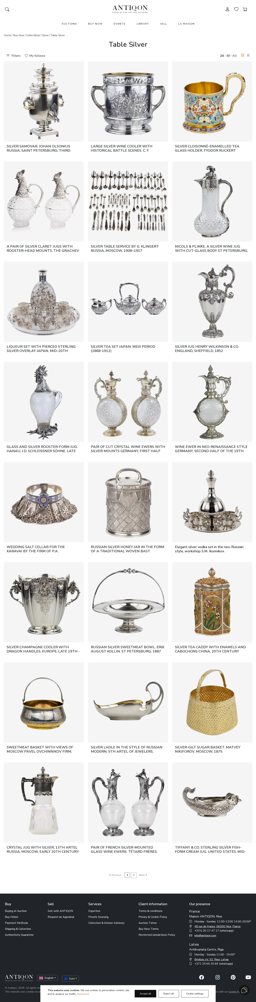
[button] (242, 55)
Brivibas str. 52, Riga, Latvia (211, 959)
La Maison (186, 23)
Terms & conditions (150, 911)
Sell (163, 23)
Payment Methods (16, 923)
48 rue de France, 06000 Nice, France (217, 926)
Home (7, 35)
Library (143, 23)
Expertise (94, 911)
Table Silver (57, 35)
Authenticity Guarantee (19, 935)
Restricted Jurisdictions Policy (157, 935)
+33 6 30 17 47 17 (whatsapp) (214, 931)
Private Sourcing (98, 917)
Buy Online (11, 917)
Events (120, 23)
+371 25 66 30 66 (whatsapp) (213, 964)
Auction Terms (148, 923)
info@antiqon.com (205, 936)
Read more (83, 994)
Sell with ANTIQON (60, 911)
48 (228, 56)
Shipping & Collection (18, 929)
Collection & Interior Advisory (106, 923)
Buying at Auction (16, 911)
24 (222, 56)
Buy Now (95, 23)
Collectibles (33, 35)
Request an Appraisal (61, 917)
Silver (45, 35)
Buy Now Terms (149, 929)
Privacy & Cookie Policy (153, 917)
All (234, 56)
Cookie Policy (236, 991)
